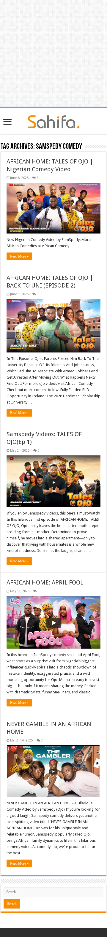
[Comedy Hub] (54, 121)
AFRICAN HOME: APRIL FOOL (45, 582)
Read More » (19, 256)
